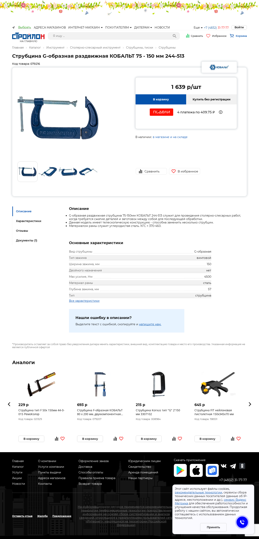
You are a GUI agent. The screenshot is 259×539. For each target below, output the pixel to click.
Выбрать (24, 27)
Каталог (35, 47)
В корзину (161, 99)
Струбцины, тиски (139, 47)
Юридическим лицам (144, 461)
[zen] (233, 466)
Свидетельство (139, 467)
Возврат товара (90, 484)
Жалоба (42, 516)
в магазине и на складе (170, 137)
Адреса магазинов (52, 478)
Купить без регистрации (211, 99)
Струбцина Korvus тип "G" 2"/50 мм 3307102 (158, 412)
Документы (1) (26, 240)
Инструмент (55, 47)
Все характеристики (84, 301)
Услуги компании (51, 467)
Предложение (61, 516)
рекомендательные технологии (198, 492)
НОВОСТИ (162, 27)
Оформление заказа (94, 461)
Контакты (45, 484)
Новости (18, 484)
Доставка (85, 467)
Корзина (241, 35)
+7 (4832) (216, 28)
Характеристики (28, 221)
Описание (24, 211)
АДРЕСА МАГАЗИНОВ (50, 27)
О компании (47, 461)
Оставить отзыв (22, 516)
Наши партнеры (140, 478)
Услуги (17, 472)
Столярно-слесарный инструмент (95, 47)
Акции (17, 478)
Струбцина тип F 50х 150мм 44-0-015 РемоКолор (41, 412)
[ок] (242, 466)
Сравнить (197, 35)
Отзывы (22, 231)
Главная (18, 47)
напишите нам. (150, 324)
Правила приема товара (97, 478)
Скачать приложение (190, 460)
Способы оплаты (91, 472)
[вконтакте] (224, 466)
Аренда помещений (143, 472)
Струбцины (167, 47)
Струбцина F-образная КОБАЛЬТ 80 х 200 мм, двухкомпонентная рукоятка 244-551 (100, 412)
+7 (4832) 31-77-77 (233, 480)
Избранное (219, 35)
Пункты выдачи (49, 472)
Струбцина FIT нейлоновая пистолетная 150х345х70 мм (214, 412)
